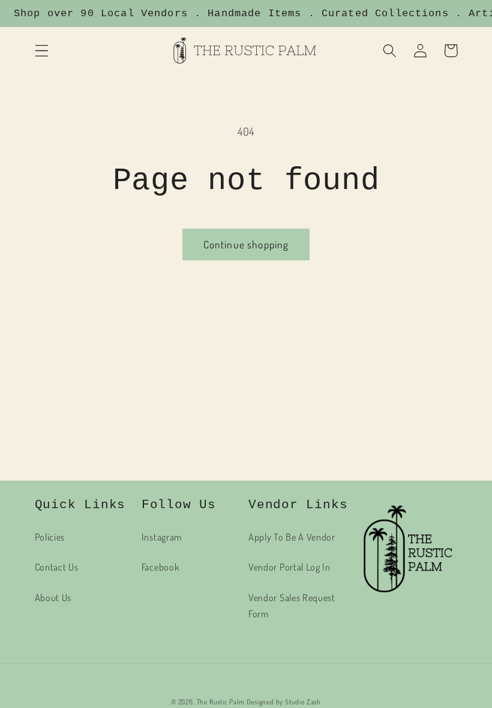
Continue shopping (246, 244)
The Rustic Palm (221, 701)
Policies (50, 536)
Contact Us (57, 566)
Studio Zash (303, 701)
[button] (41, 50)
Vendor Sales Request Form (291, 605)
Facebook (160, 566)
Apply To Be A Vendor (291, 536)
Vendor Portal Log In (289, 566)
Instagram (162, 536)
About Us (53, 597)
